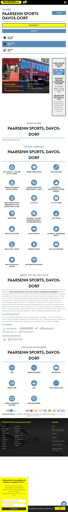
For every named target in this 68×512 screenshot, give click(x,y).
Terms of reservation (58, 430)
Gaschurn (5, 439)
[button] (4, 77)
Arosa (3, 426)
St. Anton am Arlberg (18, 436)
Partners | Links (56, 445)
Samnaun (17, 426)
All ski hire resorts (18, 444)
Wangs (17, 441)
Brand (4, 431)
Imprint (54, 437)
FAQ (53, 426)
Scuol (16, 433)
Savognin (17, 428)
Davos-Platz (5, 433)
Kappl (4, 444)
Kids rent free (11, 44)
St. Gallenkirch (19, 439)
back (60, 13)
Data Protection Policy (58, 441)
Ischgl (4, 442)
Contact (34, 31)
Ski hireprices (10, 38)
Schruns (17, 431)
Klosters (4, 446)
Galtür (4, 437)
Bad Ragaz (5, 428)
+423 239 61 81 (60, 414)
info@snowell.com (36, 416)
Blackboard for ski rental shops (57, 449)
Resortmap (10, 50)
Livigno (4, 448)
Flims (3, 435)
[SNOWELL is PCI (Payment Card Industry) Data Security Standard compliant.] (14, 410)
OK (60, 508)
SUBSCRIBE (14, 509)
